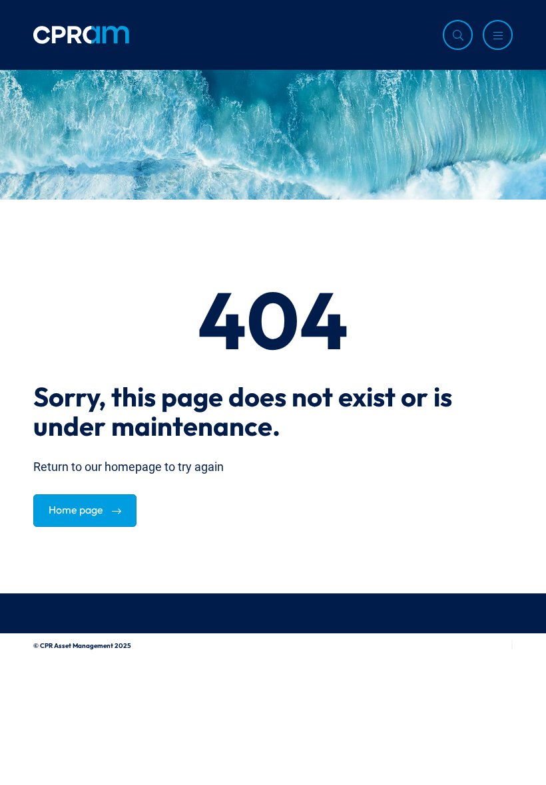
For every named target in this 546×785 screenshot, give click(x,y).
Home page (77, 508)
